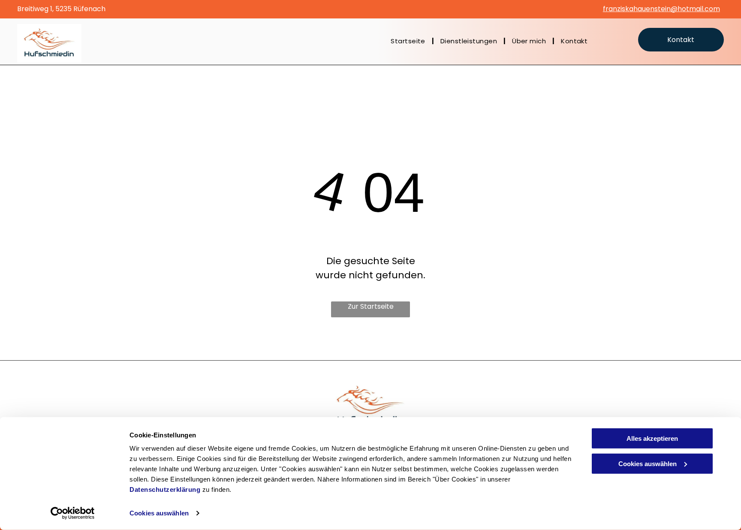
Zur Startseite (371, 306)
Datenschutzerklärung (165, 489)
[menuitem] (409, 41)
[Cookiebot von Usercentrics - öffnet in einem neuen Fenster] (72, 513)
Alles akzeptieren (652, 438)
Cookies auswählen (159, 513)
